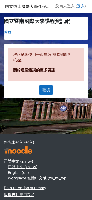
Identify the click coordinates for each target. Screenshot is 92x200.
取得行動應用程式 (19, 195)
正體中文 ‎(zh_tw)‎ (18, 161)
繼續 (46, 89)
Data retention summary (25, 188)
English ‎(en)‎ (18, 172)
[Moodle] (18, 150)
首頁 (8, 32)
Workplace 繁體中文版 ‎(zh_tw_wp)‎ (38, 178)
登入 (81, 6)
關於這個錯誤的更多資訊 (34, 70)
